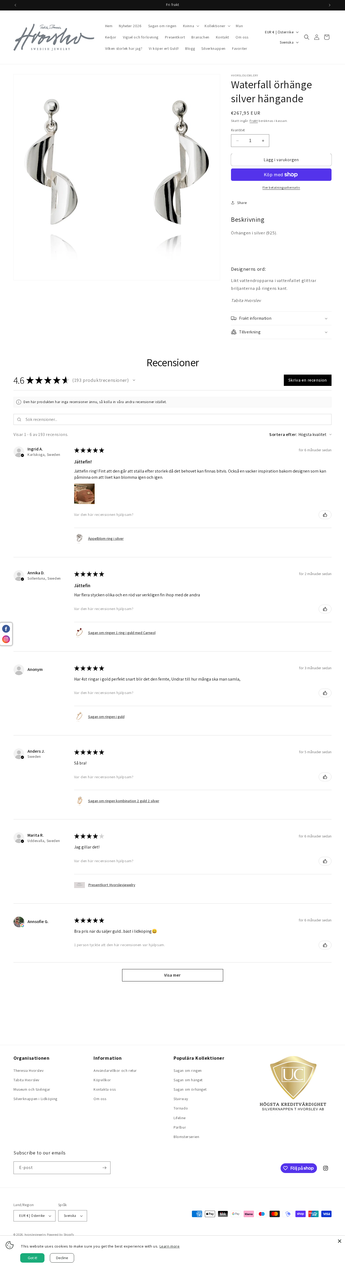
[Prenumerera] (104, 1167)
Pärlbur (180, 1127)
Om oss (100, 1098)
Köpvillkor (102, 1079)
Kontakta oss (105, 1089)
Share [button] (242, 202)
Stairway (181, 1098)
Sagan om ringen (188, 1070)
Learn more (170, 1246)
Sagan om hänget (188, 1079)
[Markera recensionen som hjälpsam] (325, 514)
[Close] (339, 1241)
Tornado (181, 1108)
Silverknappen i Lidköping (35, 1098)
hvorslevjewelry (35, 1235)
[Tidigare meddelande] (15, 5)
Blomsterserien (186, 1136)
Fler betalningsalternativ (281, 187)
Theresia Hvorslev (28, 1070)
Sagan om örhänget (190, 1089)
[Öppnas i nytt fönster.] (22, 925)
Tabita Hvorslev (26, 1079)
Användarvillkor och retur (115, 1070)
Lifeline (180, 1117)
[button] (191, 25)
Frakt (254, 121)
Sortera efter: (283, 434)
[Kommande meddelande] (330, 5)
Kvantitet (238, 130)
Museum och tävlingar (31, 1089)
